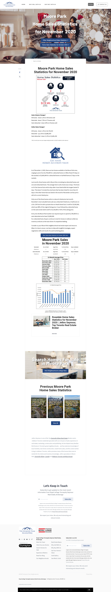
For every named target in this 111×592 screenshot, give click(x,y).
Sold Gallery (54, 555)
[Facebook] (19, 539)
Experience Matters (41, 553)
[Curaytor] (25, 546)
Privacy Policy (89, 574)
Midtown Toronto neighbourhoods (62, 456)
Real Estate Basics (56, 542)
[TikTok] (31, 539)
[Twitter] (21, 539)
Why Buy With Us (56, 548)
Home (23, 4)
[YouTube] (27, 539)
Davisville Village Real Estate (59, 438)
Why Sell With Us (56, 545)
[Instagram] (29, 539)
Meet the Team (40, 542)
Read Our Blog (40, 555)
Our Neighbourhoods (42, 558)
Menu (91, 4)
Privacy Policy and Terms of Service (59, 511)
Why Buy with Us (50, 4)
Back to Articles (37, 61)
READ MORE (54, 333)
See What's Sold (56, 558)
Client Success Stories (42, 545)
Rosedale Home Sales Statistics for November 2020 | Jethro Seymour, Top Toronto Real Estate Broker (64, 322)
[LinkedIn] (24, 539)
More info (70, 589)
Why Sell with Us (35, 4)
